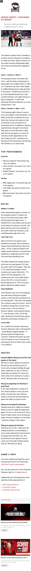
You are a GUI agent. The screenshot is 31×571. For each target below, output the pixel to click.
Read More (4, 530)
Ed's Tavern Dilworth (10, 485)
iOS (15, 472)
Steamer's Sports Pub (11, 490)
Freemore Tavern (9, 487)
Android (23, 472)
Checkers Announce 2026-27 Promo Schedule (14, 522)
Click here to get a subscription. (13, 464)
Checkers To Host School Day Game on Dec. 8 (14, 557)
